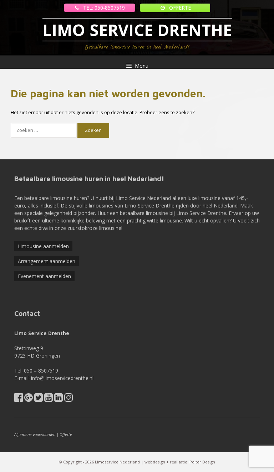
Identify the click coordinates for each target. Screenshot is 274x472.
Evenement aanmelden (44, 276)
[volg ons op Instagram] (68, 399)
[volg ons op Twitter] (38, 399)
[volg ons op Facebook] (18, 399)
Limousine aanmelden (43, 246)
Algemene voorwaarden (34, 434)
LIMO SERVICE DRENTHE (137, 30)
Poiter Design (202, 462)
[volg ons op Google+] (28, 399)
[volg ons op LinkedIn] (58, 399)
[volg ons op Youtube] (48, 399)
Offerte (66, 434)
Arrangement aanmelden (46, 261)
